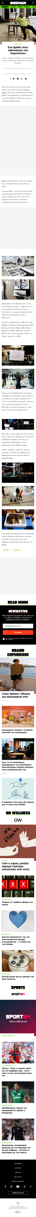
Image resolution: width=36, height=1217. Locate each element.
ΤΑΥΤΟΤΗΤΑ (18, 1168)
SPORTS (18, 988)
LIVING (4, 860)
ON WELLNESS (18, 813)
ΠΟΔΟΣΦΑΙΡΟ (7, 1065)
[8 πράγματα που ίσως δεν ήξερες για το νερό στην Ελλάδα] (18, 789)
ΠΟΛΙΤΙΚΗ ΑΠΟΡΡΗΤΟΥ (18, 1181)
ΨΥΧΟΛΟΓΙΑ (6, 899)
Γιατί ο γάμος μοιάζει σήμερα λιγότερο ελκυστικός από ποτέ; (16, 866)
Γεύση (20, 7)
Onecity (5, 6)
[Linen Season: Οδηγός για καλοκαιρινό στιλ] (18, 676)
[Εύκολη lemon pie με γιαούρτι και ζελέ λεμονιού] (18, 961)
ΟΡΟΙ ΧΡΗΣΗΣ (18, 1177)
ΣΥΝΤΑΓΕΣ (6, 974)
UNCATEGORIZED (8, 1035)
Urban (13, 7)
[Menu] (3, 2)
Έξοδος (27, 7)
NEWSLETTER (18, 1193)
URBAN (6, 550)
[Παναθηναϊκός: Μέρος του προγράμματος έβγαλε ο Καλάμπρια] (18, 1092)
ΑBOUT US (18, 1172)
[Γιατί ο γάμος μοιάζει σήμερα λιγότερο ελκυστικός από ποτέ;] (18, 843)
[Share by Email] (26, 78)
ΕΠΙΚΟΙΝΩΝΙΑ (18, 1163)
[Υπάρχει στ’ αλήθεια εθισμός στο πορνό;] (18, 886)
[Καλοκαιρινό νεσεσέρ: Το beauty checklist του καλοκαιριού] (18, 717)
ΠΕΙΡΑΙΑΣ (18, 44)
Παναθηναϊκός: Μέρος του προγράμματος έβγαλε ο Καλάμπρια (14, 1110)
